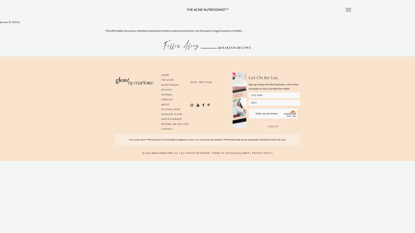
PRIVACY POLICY (262, 153)
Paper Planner (171, 119)
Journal (167, 94)
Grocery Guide (172, 114)
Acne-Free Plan (201, 82)
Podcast (167, 99)
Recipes (166, 89)
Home (165, 75)
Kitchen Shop (171, 109)
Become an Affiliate (175, 124)
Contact (167, 128)
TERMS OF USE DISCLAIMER (230, 153)
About (165, 104)
